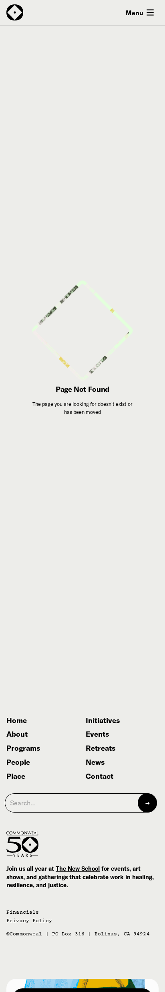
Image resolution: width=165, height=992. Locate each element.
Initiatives (103, 721)
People (18, 762)
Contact (99, 776)
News (95, 762)
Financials (22, 912)
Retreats (100, 748)
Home (16, 721)
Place (15, 776)
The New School (78, 868)
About (17, 734)
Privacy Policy (29, 921)
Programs (23, 748)
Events (97, 734)
